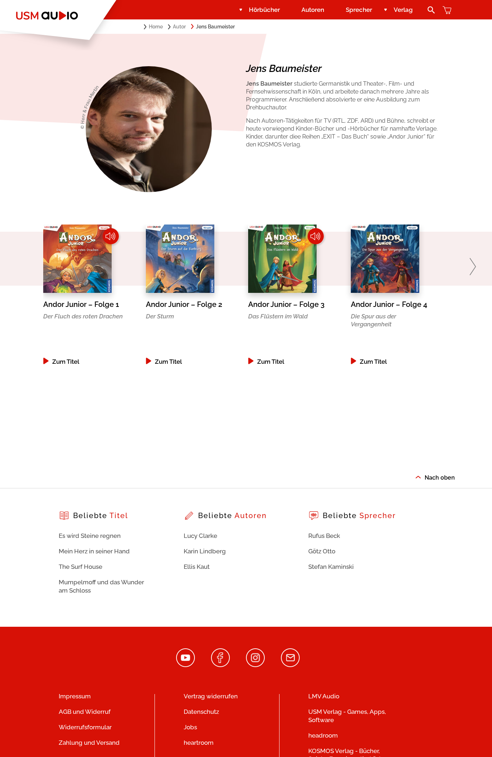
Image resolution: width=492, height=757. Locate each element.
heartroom (199, 742)
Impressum (75, 696)
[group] (92, 295)
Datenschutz (201, 711)
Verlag (403, 9)
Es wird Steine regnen (90, 535)
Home (156, 27)
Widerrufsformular (85, 727)
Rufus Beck (324, 535)
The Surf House (80, 566)
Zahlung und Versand (89, 742)
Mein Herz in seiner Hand (94, 551)
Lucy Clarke (200, 535)
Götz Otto (321, 551)
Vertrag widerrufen (211, 696)
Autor (179, 27)
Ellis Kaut (197, 566)
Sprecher (359, 9)
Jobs (190, 727)
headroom (323, 735)
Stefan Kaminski (331, 566)
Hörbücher (264, 9)
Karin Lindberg (205, 551)
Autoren (312, 9)
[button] (473, 267)
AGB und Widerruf (85, 711)
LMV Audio (323, 696)
